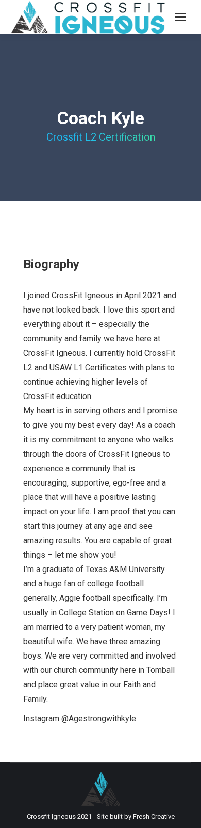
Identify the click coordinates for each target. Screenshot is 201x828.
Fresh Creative (154, 816)
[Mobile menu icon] (180, 17)
